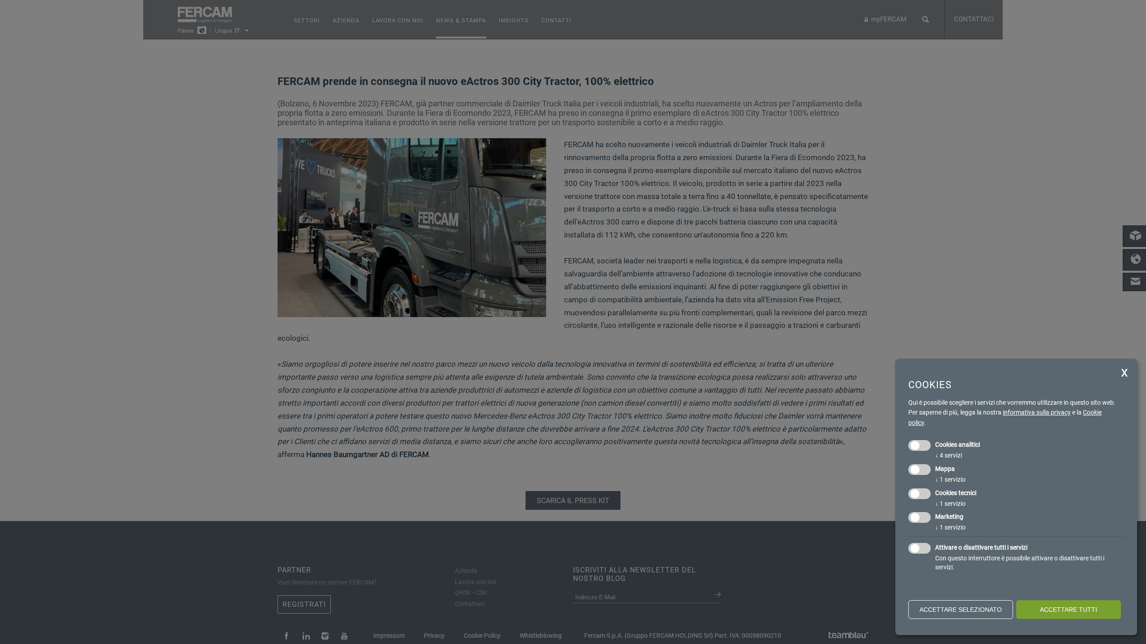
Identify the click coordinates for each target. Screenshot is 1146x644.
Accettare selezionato (960, 609)
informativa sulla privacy (1037, 412)
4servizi (948, 455)
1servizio (950, 479)
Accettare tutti (1068, 609)
